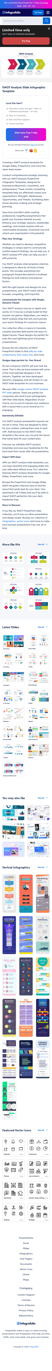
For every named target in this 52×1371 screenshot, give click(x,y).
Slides (26, 1248)
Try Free (38, 12)
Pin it (4, 54)
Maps (26, 1279)
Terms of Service (26, 1305)
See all (41, 544)
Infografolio (34, 1346)
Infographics (26, 1253)
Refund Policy (26, 1315)
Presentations (26, 1237)
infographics (8, 521)
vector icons (23, 521)
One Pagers (26, 1258)
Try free (26, 40)
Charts (26, 1274)
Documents (26, 1263)
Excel (26, 1242)
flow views (22, 354)
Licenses (26, 1299)
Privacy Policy (26, 1310)
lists (31, 354)
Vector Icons (26, 1269)
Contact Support (26, 1294)
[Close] (49, 28)
